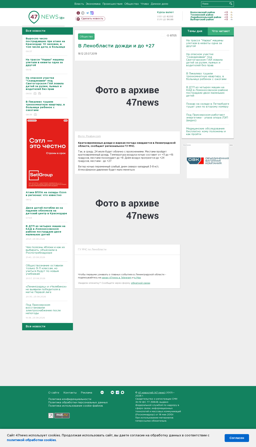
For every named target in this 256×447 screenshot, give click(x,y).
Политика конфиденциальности (69, 399)
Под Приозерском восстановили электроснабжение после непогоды (43, 311)
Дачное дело (159, 4)
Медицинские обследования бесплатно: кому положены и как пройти (206, 131)
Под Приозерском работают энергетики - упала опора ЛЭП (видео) (207, 118)
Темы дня (194, 31)
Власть (79, 4)
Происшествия (112, 4)
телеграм (87, 13)
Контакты (70, 393)
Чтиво (145, 4)
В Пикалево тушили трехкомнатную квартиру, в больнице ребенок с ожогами (206, 76)
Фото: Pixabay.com (89, 136)
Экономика (93, 4)
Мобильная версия (78, 13)
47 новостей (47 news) (151, 393)
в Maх (137, 278)
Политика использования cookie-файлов (75, 406)
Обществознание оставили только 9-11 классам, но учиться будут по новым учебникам (44, 271)
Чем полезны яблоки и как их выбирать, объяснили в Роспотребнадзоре (45, 252)
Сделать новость (92, 19)
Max (122, 392)
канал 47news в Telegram (116, 278)
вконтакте (82, 13)
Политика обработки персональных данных (78, 402)
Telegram (117, 392)
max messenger (92, 13)
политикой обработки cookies (31, 440)
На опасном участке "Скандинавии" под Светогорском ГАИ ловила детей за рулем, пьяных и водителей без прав (204, 60)
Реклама (86, 393)
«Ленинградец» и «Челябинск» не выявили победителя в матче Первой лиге (46, 292)
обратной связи (140, 283)
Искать (231, 3)
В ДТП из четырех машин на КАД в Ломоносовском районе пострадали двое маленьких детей (207, 91)
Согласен (237, 438)
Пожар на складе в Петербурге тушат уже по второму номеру (207, 105)
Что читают (221, 31)
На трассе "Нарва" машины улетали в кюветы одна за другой (204, 43)
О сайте (53, 393)
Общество (131, 4)
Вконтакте (112, 392)
